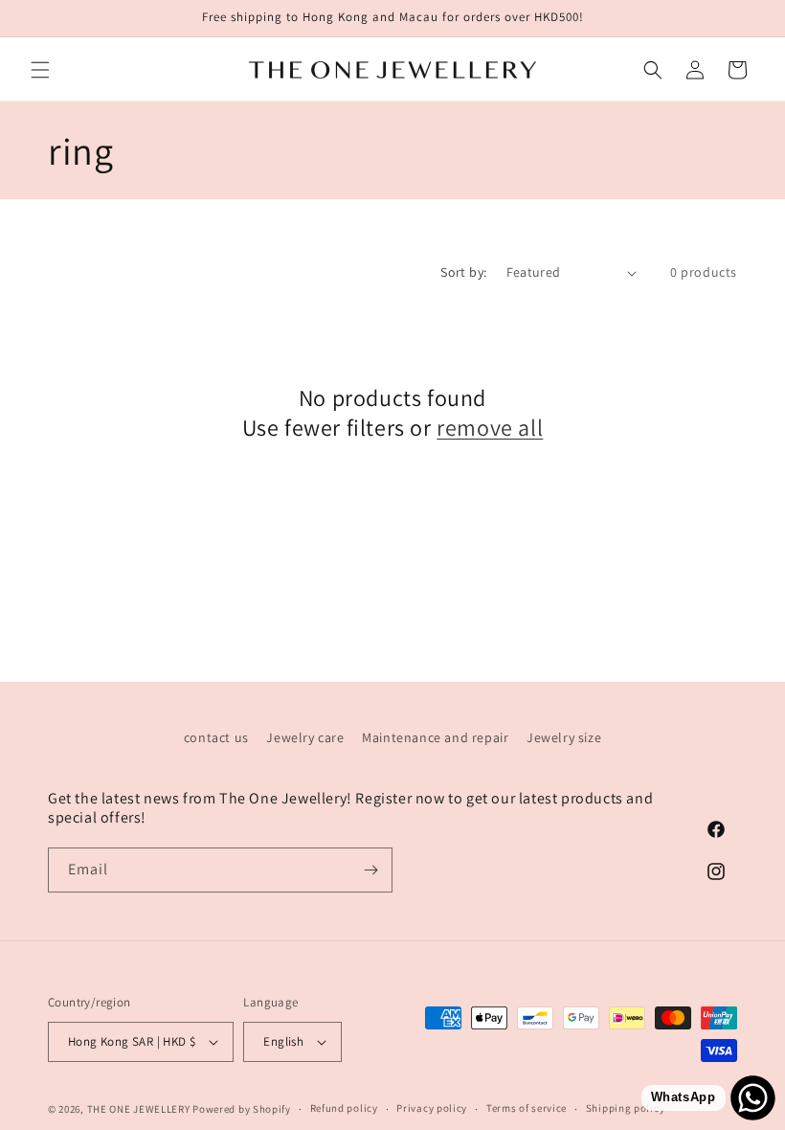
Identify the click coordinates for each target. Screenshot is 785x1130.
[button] (40, 70)
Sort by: (463, 272)
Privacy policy (431, 1108)
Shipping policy (625, 1108)
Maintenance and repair (435, 737)
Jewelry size (564, 737)
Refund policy (344, 1108)
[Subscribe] (370, 870)
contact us (216, 737)
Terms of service (526, 1108)
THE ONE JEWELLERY (139, 1109)
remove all (490, 427)
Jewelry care (305, 737)
